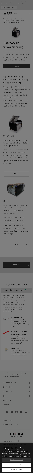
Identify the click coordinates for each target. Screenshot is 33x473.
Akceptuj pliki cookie (16, 469)
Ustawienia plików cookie (16, 460)
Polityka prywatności (25, 456)
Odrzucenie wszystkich (17, 465)
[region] (16, 458)
